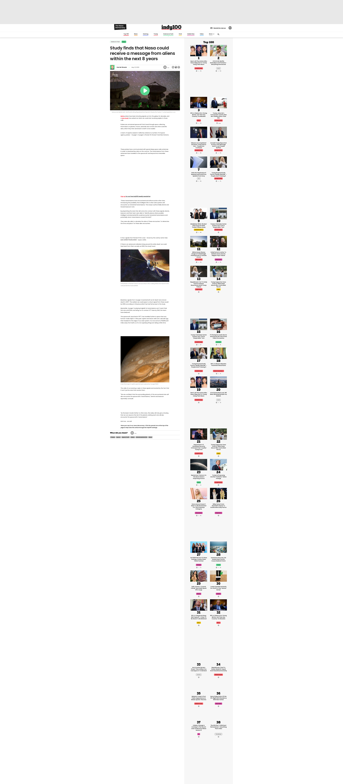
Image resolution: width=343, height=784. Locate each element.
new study (125, 118)
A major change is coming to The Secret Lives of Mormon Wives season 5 (198, 728)
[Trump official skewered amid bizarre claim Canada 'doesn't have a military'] (198, 768)
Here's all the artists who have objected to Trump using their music (198, 62)
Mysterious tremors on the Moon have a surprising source (198, 476)
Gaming (145, 34)
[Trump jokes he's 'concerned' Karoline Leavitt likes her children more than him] (218, 102)
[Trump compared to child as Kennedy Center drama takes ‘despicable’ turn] (218, 213)
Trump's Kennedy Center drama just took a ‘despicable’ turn (218, 225)
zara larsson (199, 513)
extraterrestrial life (141, 437)
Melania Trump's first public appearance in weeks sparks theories (198, 698)
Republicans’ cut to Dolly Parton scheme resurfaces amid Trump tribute (198, 284)
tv (198, 734)
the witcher (218, 734)
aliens (132, 437)
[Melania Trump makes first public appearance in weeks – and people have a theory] (198, 685)
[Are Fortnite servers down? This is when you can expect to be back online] (198, 656)
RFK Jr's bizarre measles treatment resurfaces (218, 364)
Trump (156, 34)
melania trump (198, 703)
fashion (218, 593)
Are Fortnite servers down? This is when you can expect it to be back (199, 669)
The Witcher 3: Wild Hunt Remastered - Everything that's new (218, 727)
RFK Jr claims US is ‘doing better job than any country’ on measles (198, 114)
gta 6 (218, 68)
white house (199, 259)
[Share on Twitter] (176, 67)
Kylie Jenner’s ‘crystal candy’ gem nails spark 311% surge (199, 588)
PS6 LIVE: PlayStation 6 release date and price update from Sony (198, 174)
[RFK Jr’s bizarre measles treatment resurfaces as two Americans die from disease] (218, 353)
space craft (125, 437)
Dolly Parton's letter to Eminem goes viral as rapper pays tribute (218, 253)
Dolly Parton (199, 289)
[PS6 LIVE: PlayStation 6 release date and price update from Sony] (198, 162)
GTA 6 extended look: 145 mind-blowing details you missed (218, 394)
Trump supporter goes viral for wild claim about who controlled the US (218, 284)
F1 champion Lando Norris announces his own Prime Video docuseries (218, 336)
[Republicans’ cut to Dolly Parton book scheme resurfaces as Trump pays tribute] (198, 271)
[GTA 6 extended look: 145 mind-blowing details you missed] (218, 382)
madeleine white (199, 229)
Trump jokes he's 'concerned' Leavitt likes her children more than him (218, 115)
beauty (198, 593)
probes (113, 437)
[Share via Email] (179, 67)
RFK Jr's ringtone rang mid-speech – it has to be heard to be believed (199, 617)
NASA (122, 116)
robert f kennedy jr (218, 371)
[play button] (145, 90)
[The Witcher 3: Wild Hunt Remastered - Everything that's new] (218, 714)
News (136, 34)
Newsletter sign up (219, 28)
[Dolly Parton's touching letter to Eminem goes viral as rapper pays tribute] (218, 241)
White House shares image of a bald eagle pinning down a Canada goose (199, 254)
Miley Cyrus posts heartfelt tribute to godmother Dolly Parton (218, 505)
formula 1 (218, 342)
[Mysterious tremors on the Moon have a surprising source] (198, 464)
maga (218, 289)
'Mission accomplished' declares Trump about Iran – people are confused (198, 145)
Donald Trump (198, 68)
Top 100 (126, 34)
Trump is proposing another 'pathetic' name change (218, 476)
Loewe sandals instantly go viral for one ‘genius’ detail (218, 588)
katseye (199, 565)
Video (202, 34)
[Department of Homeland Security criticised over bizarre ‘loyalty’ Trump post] (198, 433)
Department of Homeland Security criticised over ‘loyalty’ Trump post (199, 447)
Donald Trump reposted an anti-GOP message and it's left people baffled (218, 145)
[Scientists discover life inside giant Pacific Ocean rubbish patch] (218, 546)
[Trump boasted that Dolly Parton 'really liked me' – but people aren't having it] (218, 162)
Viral (180, 34)
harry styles (218, 703)
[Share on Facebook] (173, 67)
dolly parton (218, 259)
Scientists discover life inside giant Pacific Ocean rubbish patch (218, 559)
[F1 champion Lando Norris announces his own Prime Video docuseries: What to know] (218, 324)
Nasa (123, 42)
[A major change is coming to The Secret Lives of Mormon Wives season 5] (198, 714)
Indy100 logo (171, 27)
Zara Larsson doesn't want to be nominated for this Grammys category (198, 506)
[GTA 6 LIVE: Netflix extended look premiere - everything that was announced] (218, 50)
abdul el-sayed (218, 674)
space (118, 437)
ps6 (199, 178)
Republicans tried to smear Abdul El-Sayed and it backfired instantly (218, 669)
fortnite (199, 674)
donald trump (218, 120)
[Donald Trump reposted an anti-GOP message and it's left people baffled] (218, 132)
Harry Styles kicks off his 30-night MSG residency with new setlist (218, 698)
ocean (218, 565)
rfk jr (198, 120)
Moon (198, 482)
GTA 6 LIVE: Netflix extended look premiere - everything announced (218, 62)
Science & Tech (168, 34)
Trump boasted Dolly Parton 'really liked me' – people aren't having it (218, 174)
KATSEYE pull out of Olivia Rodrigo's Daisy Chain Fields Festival (198, 559)
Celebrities (190, 34)
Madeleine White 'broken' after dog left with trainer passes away (198, 225)
